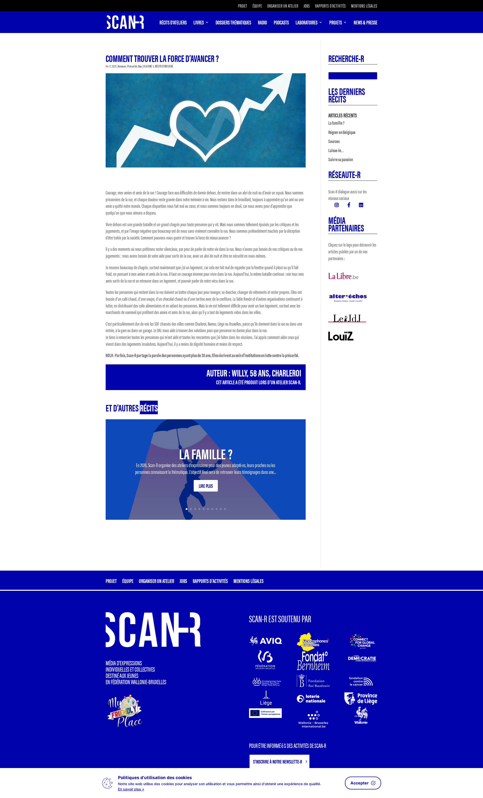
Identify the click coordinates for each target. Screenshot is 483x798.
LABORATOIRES (306, 23)
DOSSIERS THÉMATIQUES (233, 23)
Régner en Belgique (341, 132)
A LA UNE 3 (148, 65)
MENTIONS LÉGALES (364, 6)
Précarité (132, 65)
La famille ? (205, 453)
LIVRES (198, 23)
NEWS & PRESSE (365, 23)
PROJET (242, 6)
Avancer (122, 65)
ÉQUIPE (257, 6)
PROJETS (335, 23)
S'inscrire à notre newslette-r (277, 761)
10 (225, 509)
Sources (334, 141)
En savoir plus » (131, 789)
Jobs (307, 6)
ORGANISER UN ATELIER (282, 6)
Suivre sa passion (340, 159)
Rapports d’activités (330, 6)
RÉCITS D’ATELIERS (173, 23)
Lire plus (206, 485)
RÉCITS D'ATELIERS (164, 65)
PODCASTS (281, 23)
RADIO (262, 23)
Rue (140, 65)
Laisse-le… (336, 150)
